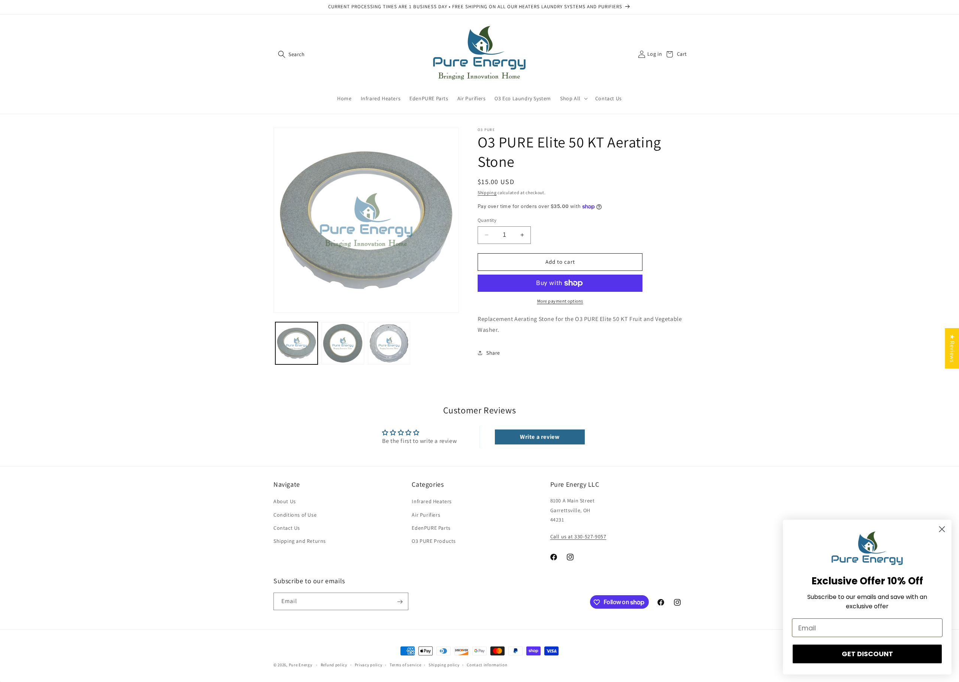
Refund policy (334, 664)
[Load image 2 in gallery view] (342, 343)
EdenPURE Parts (431, 528)
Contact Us (286, 528)
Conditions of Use (295, 514)
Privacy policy (368, 664)
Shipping (487, 192)
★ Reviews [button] (952, 348)
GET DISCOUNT (867, 653)
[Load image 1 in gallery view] (296, 343)
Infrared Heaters (432, 501)
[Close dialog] (942, 529)
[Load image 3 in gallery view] (389, 343)
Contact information (487, 664)
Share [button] (493, 352)
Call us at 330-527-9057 (578, 536)
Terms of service (405, 664)
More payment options (560, 301)
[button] (281, 54)
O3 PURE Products (434, 541)
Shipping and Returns (299, 541)
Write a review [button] (539, 437)
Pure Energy (300, 664)
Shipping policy (444, 664)
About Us (284, 501)
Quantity (487, 220)
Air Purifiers (426, 514)
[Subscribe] (399, 602)
